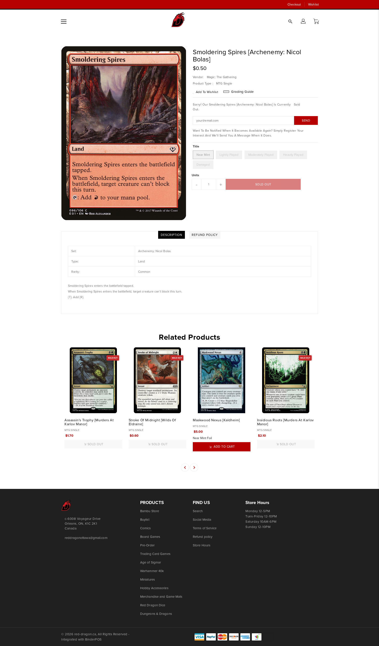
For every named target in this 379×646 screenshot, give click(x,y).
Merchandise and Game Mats (161, 596)
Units (195, 175)
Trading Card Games (155, 553)
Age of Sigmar (150, 562)
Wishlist (313, 4)
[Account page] (303, 21)
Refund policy (202, 536)
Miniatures (147, 579)
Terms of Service (205, 528)
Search (198, 511)
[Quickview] (68, 407)
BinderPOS (93, 639)
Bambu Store (149, 511)
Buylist (144, 519)
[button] (316, 21)
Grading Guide (242, 92)
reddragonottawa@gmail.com (86, 537)
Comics (145, 528)
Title (196, 146)
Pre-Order (147, 545)
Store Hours (201, 545)
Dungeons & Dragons (156, 613)
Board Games (150, 536)
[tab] (171, 235)
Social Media (202, 519)
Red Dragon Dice (152, 605)
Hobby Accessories (154, 588)
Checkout (294, 4)
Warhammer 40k (152, 571)
